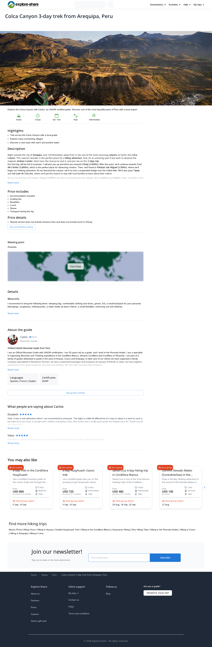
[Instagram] (115, 623)
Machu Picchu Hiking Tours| (23, 552)
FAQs (71, 629)
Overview (11, 24)
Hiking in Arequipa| (19, 555)
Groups (36, 24)
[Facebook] (108, 623)
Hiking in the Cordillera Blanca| (96, 552)
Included (47, 24)
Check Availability (176, 137)
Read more (13, 182)
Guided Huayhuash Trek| (67, 552)
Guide (58, 24)
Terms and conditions (78, 636)
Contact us (73, 622)
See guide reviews (75, 392)
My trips (198, 4)
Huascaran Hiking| (121, 552)
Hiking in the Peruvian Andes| (165, 552)
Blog (108, 616)
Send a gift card (38, 643)
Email (155, 122)
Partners (35, 623)
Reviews (68, 24)
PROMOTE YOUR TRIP (158, 615)
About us (35, 616)
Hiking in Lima (36, 555)
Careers (35, 636)
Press (33, 629)
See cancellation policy (21, 226)
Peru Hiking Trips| (141, 552)
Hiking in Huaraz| (46, 552)
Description (24, 24)
